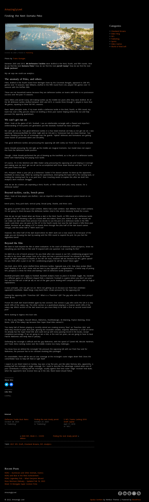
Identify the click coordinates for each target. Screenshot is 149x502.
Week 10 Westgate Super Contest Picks (21, 484)
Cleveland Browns (31, 444)
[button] (49, 36)
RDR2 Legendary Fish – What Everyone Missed (24, 478)
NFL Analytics (45, 444)
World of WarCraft (118, 46)
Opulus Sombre (96, 500)
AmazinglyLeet (13, 9)
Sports (114, 41)
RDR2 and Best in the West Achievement (22, 475)
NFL (113, 36)
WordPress (136, 500)
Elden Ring (115, 34)
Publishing (29, 53)
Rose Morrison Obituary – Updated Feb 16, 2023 (25, 481)
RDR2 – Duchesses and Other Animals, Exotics (24, 473)
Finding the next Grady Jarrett (46, 419)
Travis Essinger (19, 58)
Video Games (116, 44)
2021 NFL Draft (16, 444)
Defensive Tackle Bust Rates (16, 419)
